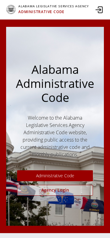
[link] (47, 9)
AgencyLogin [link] (55, 190)
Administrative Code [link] (55, 176)
